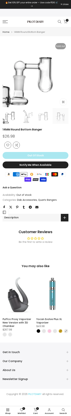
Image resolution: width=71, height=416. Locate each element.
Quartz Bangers (47, 200)
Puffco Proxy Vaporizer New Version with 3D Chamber (17, 322)
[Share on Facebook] (4, 207)
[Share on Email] (36, 207)
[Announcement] (31, 4)
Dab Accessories (27, 200)
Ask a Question (12, 187)
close (65, 4)
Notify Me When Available (35, 165)
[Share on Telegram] (30, 207)
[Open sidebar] (4, 212)
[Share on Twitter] (10, 207)
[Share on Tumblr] (23, 207)
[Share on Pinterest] (17, 207)
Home (6, 32)
